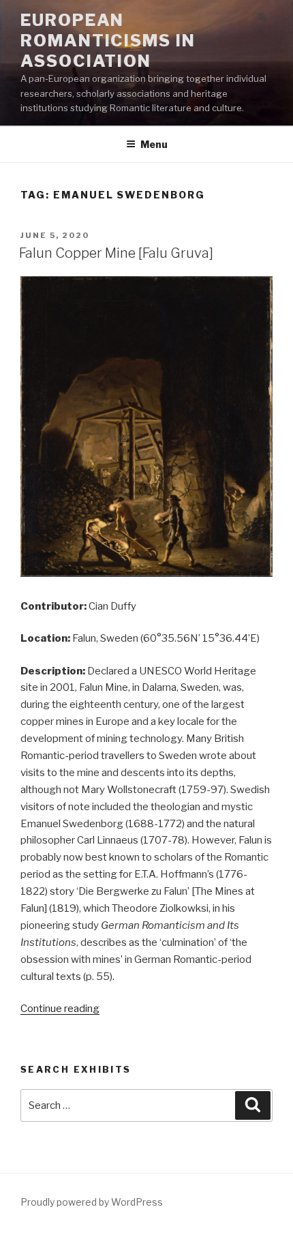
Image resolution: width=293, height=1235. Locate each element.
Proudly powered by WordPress (91, 1202)
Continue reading (59, 1008)
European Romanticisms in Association (108, 40)
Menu (154, 144)
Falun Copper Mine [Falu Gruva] (116, 253)
